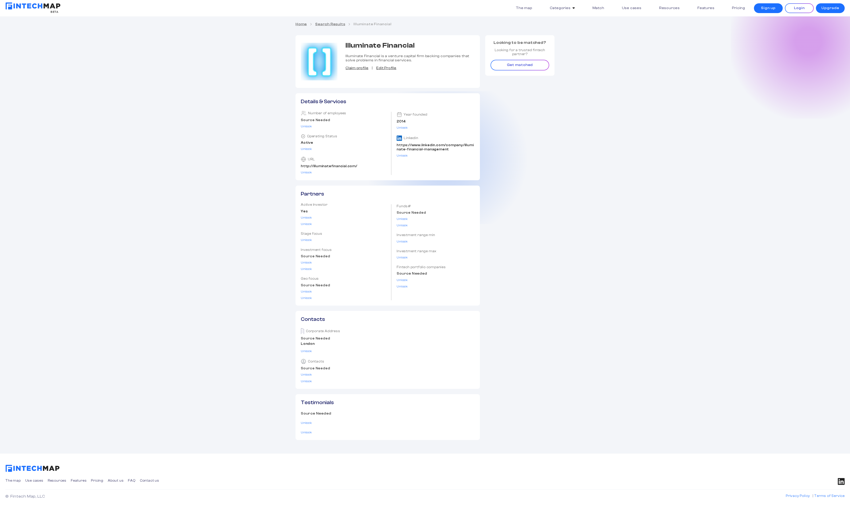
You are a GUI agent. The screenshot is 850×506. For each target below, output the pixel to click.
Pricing (738, 8)
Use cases (631, 8)
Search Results (330, 24)
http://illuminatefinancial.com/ (329, 166)
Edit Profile (386, 68)
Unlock (306, 126)
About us (116, 481)
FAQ (131, 481)
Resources (669, 8)
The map (524, 8)
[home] (33, 6)
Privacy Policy (798, 496)
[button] (562, 8)
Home (301, 24)
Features (705, 8)
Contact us (149, 481)
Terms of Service (829, 496)
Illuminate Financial (372, 24)
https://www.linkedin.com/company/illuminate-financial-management (435, 147)
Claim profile (357, 68)
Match (598, 8)
